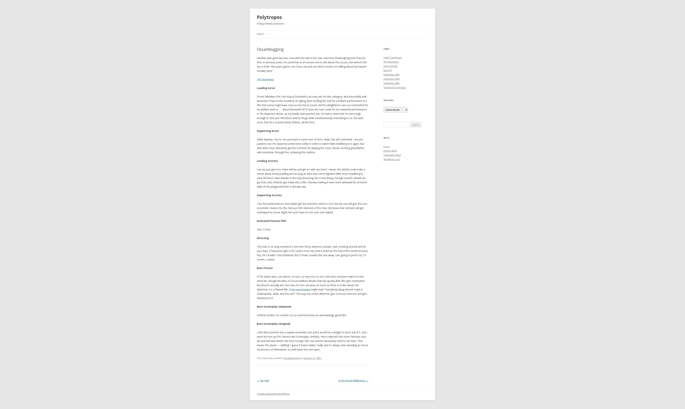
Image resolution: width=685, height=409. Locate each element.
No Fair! (263, 380)
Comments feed (392, 155)
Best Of (388, 70)
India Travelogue (393, 57)
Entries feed (390, 150)
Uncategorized (292, 358)
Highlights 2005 (392, 83)
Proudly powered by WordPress (273, 393)
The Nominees (265, 79)
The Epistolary (391, 61)
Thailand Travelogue (395, 87)
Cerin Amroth (391, 66)
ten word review (301, 289)
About (260, 34)
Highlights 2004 (392, 79)
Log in (387, 146)
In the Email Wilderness (353, 380)
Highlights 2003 (392, 74)
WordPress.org (392, 159)
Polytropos (269, 17)
